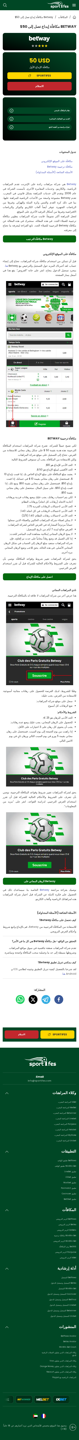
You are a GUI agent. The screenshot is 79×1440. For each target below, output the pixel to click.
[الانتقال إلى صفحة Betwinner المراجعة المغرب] (24, 1399)
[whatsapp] (20, 999)
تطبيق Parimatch (68, 1188)
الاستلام (39, 86)
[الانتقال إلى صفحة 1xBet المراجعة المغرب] (61, 1399)
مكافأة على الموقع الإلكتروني (57, 161)
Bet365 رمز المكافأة (67, 1246)
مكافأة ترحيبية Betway (60, 166)
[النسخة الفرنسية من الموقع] (43, 1416)
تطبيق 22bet (70, 1177)
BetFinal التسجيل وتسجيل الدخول (62, 1299)
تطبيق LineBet (70, 1171)
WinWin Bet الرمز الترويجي (64, 1241)
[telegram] (44, 999)
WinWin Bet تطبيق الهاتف (65, 1166)
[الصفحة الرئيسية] (57, 5)
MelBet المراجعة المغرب (66, 1107)
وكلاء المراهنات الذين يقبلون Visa (63, 1360)
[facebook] (57, 999)
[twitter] (31, 999)
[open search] (5, 5)
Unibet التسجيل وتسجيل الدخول (63, 1316)
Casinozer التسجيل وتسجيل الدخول (61, 1294)
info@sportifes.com (39, 1080)
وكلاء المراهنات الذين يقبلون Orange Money (58, 1366)
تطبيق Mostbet (69, 1182)
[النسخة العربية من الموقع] (35, 1416)
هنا (6, 266)
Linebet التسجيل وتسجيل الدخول (63, 1305)
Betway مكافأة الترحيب (39, 239)
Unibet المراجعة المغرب (66, 1140)
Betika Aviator (69, 1341)
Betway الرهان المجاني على (39, 881)
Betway (71, 184)
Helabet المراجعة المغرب (65, 1129)
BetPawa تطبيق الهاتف (67, 1160)
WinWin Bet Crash (67, 1347)
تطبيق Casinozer (69, 1193)
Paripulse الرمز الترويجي (65, 1252)
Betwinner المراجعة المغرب (64, 1113)
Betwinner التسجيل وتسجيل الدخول (61, 1310)
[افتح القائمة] (74, 5)
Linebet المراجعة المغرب (65, 1118)
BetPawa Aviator (68, 1336)
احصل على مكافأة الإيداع (39, 577)
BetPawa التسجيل (68, 1277)
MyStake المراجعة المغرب (65, 1135)
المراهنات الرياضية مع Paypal (64, 1377)
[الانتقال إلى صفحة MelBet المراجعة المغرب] (42, 1399)
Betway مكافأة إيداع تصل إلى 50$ (34, 17)
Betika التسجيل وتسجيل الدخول (63, 1283)
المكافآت (63, 17)
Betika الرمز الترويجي (67, 1224)
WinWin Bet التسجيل (67, 1288)
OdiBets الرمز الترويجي (66, 1230)
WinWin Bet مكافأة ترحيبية (65, 1235)
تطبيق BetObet (70, 1199)
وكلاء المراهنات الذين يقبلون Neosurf (61, 1371)
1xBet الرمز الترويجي (68, 1257)
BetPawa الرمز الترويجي (66, 1219)
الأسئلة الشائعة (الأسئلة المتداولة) (54, 172)
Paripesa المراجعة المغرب (65, 1124)
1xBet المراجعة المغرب (67, 1102)
